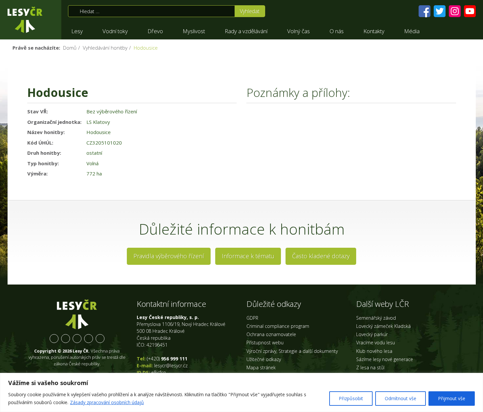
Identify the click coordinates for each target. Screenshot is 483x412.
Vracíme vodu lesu (375, 342)
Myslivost (194, 31)
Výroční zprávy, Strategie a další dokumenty (292, 351)
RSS (100, 338)
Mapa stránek (261, 367)
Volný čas (298, 31)
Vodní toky (115, 31)
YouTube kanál (88, 338)
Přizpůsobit (351, 398)
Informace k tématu (248, 256)
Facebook (54, 338)
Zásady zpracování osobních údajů (107, 402)
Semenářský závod (376, 318)
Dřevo (155, 31)
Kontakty (373, 31)
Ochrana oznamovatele (271, 334)
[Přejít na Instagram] (455, 11)
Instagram (77, 338)
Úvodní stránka (25, 20)
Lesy (77, 31)
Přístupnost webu (265, 342)
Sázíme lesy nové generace (384, 359)
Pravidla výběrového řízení (168, 256)
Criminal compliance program (277, 326)
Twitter (65, 338)
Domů (70, 47)
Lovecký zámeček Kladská (383, 326)
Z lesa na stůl (370, 367)
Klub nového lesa (374, 351)
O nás (337, 31)
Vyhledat (250, 11)
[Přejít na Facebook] (424, 11)
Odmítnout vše (400, 398)
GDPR (252, 318)
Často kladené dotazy (321, 256)
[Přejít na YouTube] (470, 11)
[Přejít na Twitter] (440, 11)
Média (412, 31)
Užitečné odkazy (263, 359)
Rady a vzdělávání (246, 31)
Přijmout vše (451, 398)
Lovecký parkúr (372, 334)
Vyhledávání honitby (105, 47)
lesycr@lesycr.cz (171, 365)
